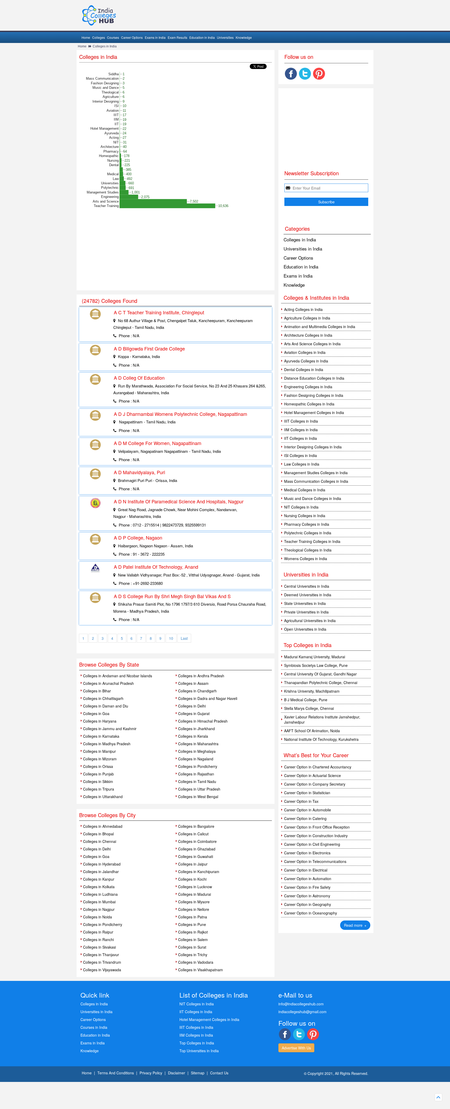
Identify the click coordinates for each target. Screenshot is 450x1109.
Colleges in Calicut (193, 833)
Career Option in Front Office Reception (317, 827)
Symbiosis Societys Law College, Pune (316, 665)
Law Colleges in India (301, 464)
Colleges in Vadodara (195, 962)
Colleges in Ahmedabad (102, 826)
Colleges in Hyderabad (102, 864)
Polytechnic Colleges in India (307, 532)
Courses (113, 37)
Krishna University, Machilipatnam (312, 691)
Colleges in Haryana (99, 721)
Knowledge (244, 37)
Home (86, 37)
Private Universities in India (306, 612)
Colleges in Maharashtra (198, 743)
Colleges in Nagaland (195, 758)
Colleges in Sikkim (98, 781)
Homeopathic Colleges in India (309, 403)
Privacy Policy (151, 1072)
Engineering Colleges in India (308, 386)
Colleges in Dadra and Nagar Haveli (207, 698)
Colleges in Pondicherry (197, 766)
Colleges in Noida (97, 916)
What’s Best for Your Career (316, 755)
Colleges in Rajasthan (196, 773)
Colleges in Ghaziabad (196, 848)
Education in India (202, 37)
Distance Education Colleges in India (314, 378)
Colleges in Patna (192, 916)
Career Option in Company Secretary (314, 784)
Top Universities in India (199, 1050)
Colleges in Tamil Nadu (197, 781)
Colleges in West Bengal (198, 796)
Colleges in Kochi (192, 879)
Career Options (132, 37)
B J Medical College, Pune (305, 699)
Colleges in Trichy (192, 954)
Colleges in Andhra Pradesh (201, 675)
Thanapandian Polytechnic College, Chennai (320, 682)
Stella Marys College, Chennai (309, 708)
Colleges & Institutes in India (316, 297)
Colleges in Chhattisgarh (103, 698)
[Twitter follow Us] (304, 73)
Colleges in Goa (96, 713)
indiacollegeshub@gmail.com (302, 1011)
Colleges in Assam (193, 683)
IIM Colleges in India (301, 429)
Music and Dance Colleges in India (312, 498)
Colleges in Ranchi (98, 939)
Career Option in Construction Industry (316, 835)
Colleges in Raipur (98, 932)
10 (171, 638)
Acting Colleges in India (303, 309)
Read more (355, 925)
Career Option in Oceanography (310, 913)
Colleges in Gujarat (194, 713)
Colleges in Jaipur (193, 864)
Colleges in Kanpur (98, 879)
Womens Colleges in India (305, 558)
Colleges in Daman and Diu (105, 706)
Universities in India (303, 248)
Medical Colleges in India (304, 489)
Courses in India (93, 1027)
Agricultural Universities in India (310, 620)
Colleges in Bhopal (98, 833)
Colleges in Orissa (98, 766)
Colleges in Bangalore (196, 826)
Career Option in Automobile (307, 809)
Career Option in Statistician (307, 792)
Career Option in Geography (307, 904)
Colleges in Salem (193, 939)
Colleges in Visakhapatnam (200, 969)
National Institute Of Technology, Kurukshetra (321, 739)
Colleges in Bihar (97, 690)
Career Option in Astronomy (307, 895)
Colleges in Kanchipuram (198, 871)
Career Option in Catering (305, 818)
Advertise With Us (296, 1047)
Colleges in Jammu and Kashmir (109, 728)
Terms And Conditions (115, 1072)
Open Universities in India (305, 629)
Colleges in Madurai (194, 894)
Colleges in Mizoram (100, 758)
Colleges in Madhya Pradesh (106, 743)
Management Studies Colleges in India (316, 472)
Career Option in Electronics (307, 852)
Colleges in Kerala (193, 736)
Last (184, 638)
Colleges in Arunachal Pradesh (108, 683)
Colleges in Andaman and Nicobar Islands (117, 675)
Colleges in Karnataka (101, 736)
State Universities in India (305, 603)
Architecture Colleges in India (308, 335)
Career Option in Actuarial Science (312, 775)
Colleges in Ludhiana (100, 894)
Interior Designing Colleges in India (313, 446)
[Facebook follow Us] (290, 73)
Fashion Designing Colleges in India (313, 395)
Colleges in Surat (192, 947)
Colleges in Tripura (98, 789)
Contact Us (219, 1072)
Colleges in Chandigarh (197, 690)
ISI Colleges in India (300, 455)
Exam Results (177, 37)
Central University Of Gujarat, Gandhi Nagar (320, 673)
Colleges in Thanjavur (101, 954)
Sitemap (197, 1072)
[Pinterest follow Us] (319, 73)
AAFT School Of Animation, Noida (312, 730)
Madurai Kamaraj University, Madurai (314, 656)
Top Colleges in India (308, 645)
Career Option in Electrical (305, 870)
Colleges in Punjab (98, 773)
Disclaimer (176, 1072)
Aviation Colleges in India (305, 352)
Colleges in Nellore (193, 909)
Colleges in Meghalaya (197, 751)
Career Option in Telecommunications (315, 861)
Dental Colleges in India (303, 369)
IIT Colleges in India (300, 438)
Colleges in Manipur (99, 751)
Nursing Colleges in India (304, 515)
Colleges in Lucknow (195, 886)
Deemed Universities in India (307, 594)
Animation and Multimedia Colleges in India (319, 326)
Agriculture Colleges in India (307, 318)
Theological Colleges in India (308, 550)
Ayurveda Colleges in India (306, 361)
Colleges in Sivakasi (99, 947)
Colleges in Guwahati (195, 856)
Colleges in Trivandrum (102, 962)
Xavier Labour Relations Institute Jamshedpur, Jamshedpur (322, 719)
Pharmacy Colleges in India (306, 524)
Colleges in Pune (192, 924)
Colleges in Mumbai (99, 901)
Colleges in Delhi (192, 706)
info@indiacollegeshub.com (301, 1003)
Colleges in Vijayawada (102, 969)
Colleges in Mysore (194, 901)
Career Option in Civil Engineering (312, 844)
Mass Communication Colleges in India (316, 481)
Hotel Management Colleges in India (314, 412)
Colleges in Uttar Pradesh (199, 789)
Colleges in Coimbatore (197, 841)
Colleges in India (105, 46)
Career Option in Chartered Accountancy (317, 766)
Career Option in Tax (301, 801)
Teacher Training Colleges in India (312, 541)
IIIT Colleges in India (301, 421)
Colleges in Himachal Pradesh (203, 721)
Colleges (98, 37)
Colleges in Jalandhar (101, 871)
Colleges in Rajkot (193, 932)
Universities (225, 37)
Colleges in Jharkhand (196, 728)
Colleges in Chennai (99, 841)
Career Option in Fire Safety (307, 887)
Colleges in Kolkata (99, 886)
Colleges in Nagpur (99, 909)
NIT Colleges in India (301, 507)
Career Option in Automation (307, 878)
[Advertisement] (175, 251)
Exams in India (155, 37)
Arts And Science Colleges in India (312, 343)
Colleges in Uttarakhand (103, 796)
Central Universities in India (306, 586)
